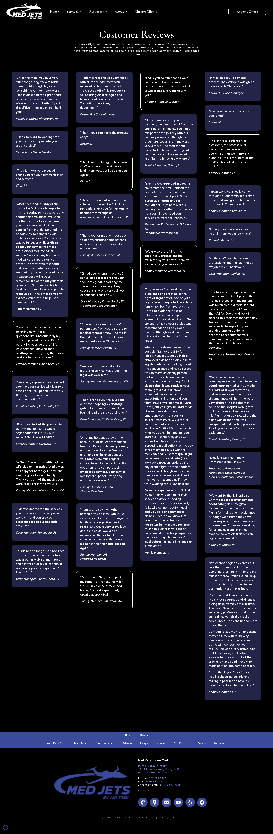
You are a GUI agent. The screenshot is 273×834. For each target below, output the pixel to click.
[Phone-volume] (143, 802)
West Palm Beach (56, 743)
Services (72, 11)
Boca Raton (80, 743)
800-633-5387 (157, 778)
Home (54, 11)
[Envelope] (166, 802)
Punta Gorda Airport (152, 766)
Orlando (127, 743)
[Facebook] (202, 802)
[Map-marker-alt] (154, 802)
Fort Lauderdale (104, 743)
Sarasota (160, 743)
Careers (143, 790)
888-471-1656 (153, 781)
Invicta (177, 818)
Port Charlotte (181, 743)
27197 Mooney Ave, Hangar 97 (158, 769)
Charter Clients (146, 11)
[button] (74, 11)
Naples (202, 743)
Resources (96, 11)
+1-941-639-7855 (170, 784)
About (119, 11)
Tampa (144, 743)
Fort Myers (220, 743)
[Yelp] (190, 802)
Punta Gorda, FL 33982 (153, 772)
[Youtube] (178, 802)
